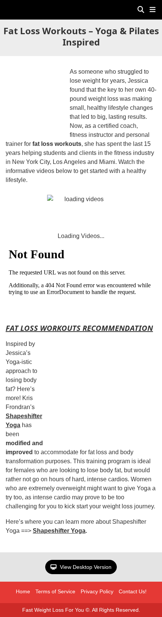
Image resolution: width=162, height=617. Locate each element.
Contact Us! (133, 591)
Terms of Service (55, 591)
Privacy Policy (97, 591)
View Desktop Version (85, 567)
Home (23, 591)
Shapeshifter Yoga (59, 531)
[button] (153, 10)
